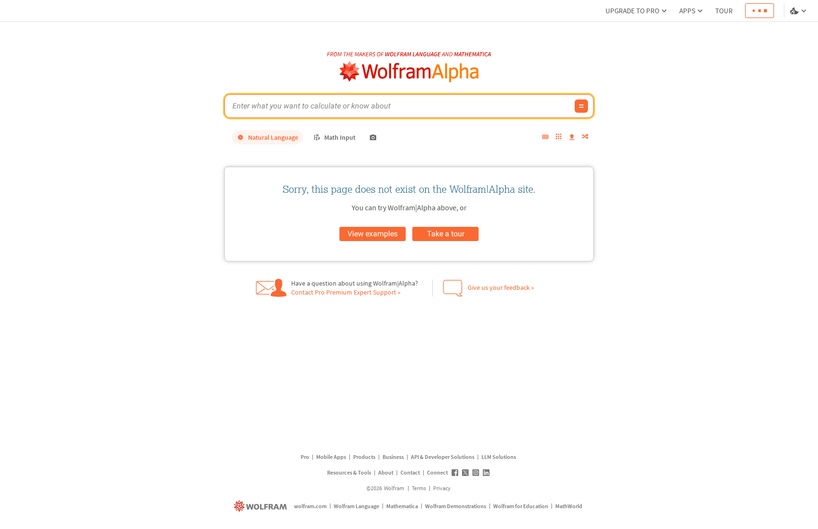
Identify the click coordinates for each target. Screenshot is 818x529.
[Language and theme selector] (799, 11)
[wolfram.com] (261, 506)
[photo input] (373, 137)
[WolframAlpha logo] (409, 71)
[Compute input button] (581, 106)
